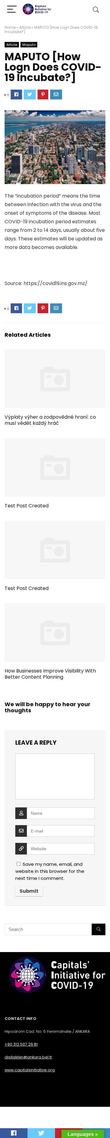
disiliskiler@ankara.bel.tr (28, 1057)
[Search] (96, 10)
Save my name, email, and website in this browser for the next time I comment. (49, 871)
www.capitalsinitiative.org (30, 1070)
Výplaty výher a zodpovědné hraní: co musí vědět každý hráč (50, 420)
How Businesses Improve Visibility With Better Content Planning (50, 673)
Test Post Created (27, 505)
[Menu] (12, 10)
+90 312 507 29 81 (21, 1044)
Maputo (28, 44)
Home (10, 27)
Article (25, 27)
